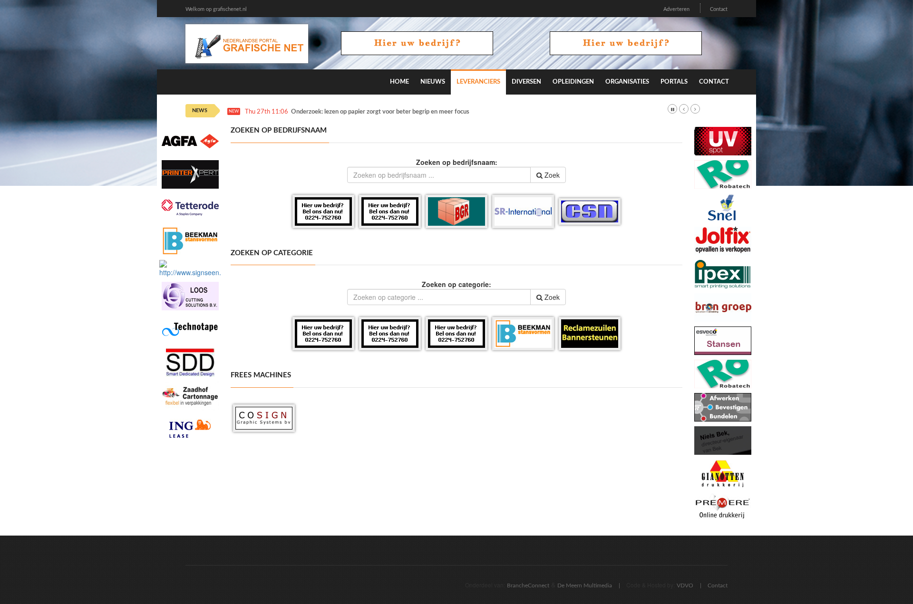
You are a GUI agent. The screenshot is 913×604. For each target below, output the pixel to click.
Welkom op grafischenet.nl (216, 9)
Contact (719, 9)
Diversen (526, 82)
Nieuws (432, 82)
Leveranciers (478, 82)
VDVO (685, 585)
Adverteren (676, 9)
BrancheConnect (528, 585)
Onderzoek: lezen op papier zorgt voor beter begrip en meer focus (380, 112)
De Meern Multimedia (584, 585)
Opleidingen (573, 82)
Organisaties (627, 82)
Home (399, 82)
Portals (674, 82)
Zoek (551, 175)
